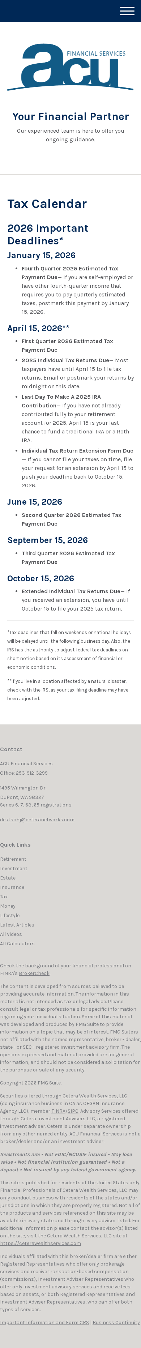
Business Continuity (116, 1322)
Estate (8, 878)
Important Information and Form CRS (44, 1322)
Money (8, 906)
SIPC (73, 1111)
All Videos (11, 934)
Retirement (13, 859)
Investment (13, 868)
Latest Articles (17, 925)
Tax (4, 897)
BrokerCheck (34, 973)
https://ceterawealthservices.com (40, 1243)
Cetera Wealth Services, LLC (95, 1096)
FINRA (58, 1111)
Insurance (12, 887)
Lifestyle (10, 915)
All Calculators (17, 944)
